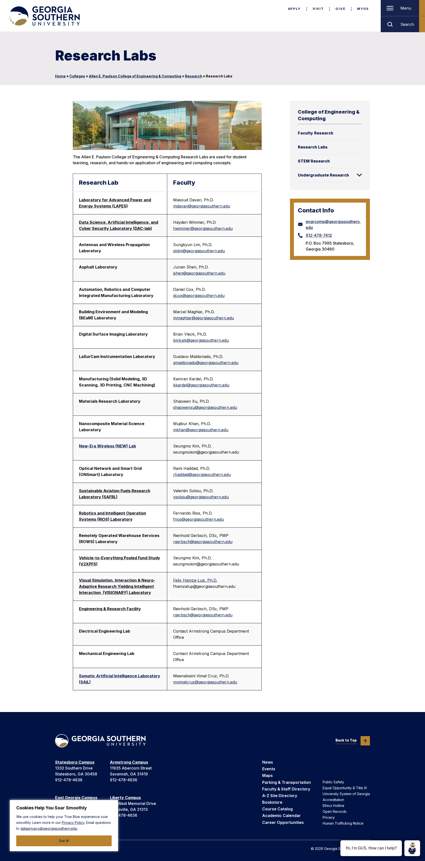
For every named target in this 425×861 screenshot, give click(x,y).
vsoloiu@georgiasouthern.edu (201, 496)
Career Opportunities (283, 822)
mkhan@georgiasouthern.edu (200, 429)
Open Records (335, 811)
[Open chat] (412, 848)
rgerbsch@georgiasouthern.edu (202, 541)
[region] (64, 825)
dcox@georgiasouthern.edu (199, 295)
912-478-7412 (319, 235)
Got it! (64, 841)
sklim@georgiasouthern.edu (199, 250)
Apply (294, 9)
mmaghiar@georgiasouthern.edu (203, 317)
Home (60, 76)
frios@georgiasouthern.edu (198, 519)
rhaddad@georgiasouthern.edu (202, 474)
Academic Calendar (281, 815)
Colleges (77, 76)
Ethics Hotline (333, 805)
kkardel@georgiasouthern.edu (201, 385)
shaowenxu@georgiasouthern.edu (205, 407)
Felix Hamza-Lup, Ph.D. (195, 580)
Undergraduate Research (323, 175)
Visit (318, 9)
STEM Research (314, 161)
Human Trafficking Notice (343, 823)
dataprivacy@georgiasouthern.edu (48, 828)
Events (268, 768)
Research (193, 76)
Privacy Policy (73, 822)
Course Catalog (277, 808)
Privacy (329, 817)
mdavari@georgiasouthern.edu (201, 206)
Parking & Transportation (286, 782)
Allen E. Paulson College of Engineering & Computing (135, 76)
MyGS (363, 9)
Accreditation (333, 800)
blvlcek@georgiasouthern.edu (201, 340)
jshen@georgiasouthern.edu (199, 273)
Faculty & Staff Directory (286, 789)
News (267, 762)
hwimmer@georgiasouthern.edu (203, 228)
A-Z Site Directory (279, 795)
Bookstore (272, 802)
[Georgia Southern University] (44, 16)
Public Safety (333, 782)
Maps (267, 775)
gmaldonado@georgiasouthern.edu (205, 362)
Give (340, 9)
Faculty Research (315, 133)
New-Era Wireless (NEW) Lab (107, 446)
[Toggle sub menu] (359, 175)
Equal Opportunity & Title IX (345, 788)
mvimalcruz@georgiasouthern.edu (205, 682)
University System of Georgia (346, 794)
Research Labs (313, 147)
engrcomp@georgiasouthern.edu (333, 224)
